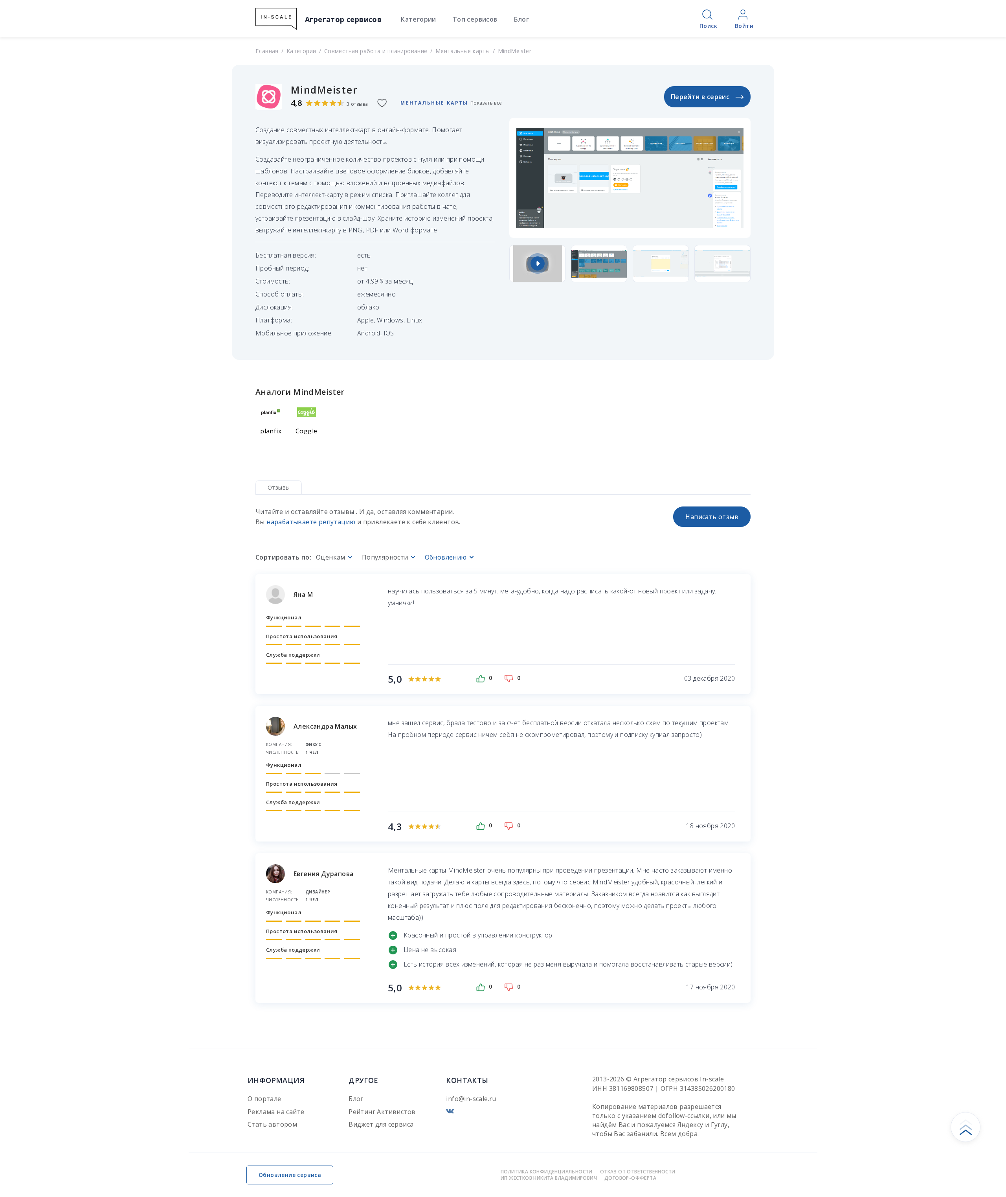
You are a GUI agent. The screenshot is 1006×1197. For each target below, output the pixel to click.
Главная (267, 51)
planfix (270, 431)
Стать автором (272, 1124)
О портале (264, 1098)
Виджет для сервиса (381, 1124)
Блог (521, 19)
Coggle (306, 431)
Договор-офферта (630, 1178)
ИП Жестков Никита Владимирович (549, 1178)
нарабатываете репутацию (310, 521)
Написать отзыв (711, 516)
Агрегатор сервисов (343, 19)
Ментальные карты (462, 51)
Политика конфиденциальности (547, 1172)
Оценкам (330, 557)
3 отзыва (357, 104)
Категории (418, 19)
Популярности (385, 557)
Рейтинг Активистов (382, 1111)
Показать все (486, 103)
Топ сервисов (475, 19)
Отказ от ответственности (638, 1172)
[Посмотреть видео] (537, 263)
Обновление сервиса (290, 1175)
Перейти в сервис (700, 96)
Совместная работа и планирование (376, 51)
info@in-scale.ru (471, 1098)
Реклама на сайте (276, 1111)
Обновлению (446, 557)
